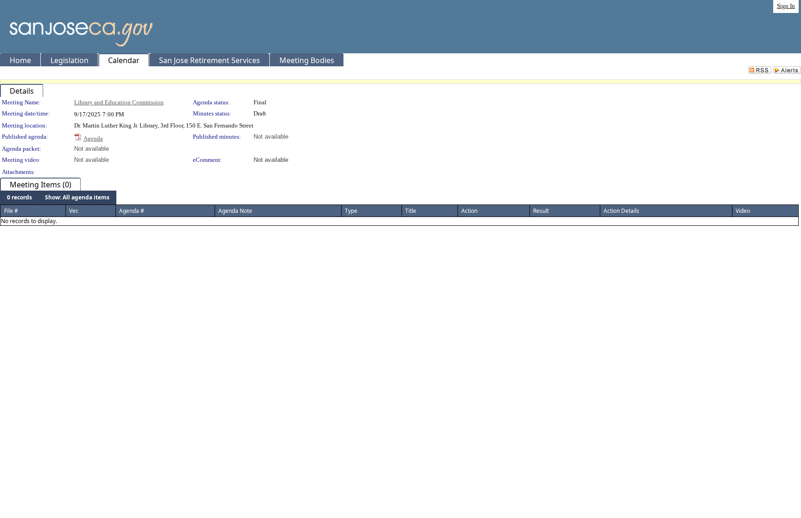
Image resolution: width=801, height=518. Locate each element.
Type (351, 211)
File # (11, 211)
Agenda (93, 138)
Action (469, 211)
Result (541, 211)
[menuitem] (19, 197)
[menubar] (58, 198)
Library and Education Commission (119, 102)
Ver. (73, 211)
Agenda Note (235, 211)
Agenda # (131, 211)
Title (410, 211)
